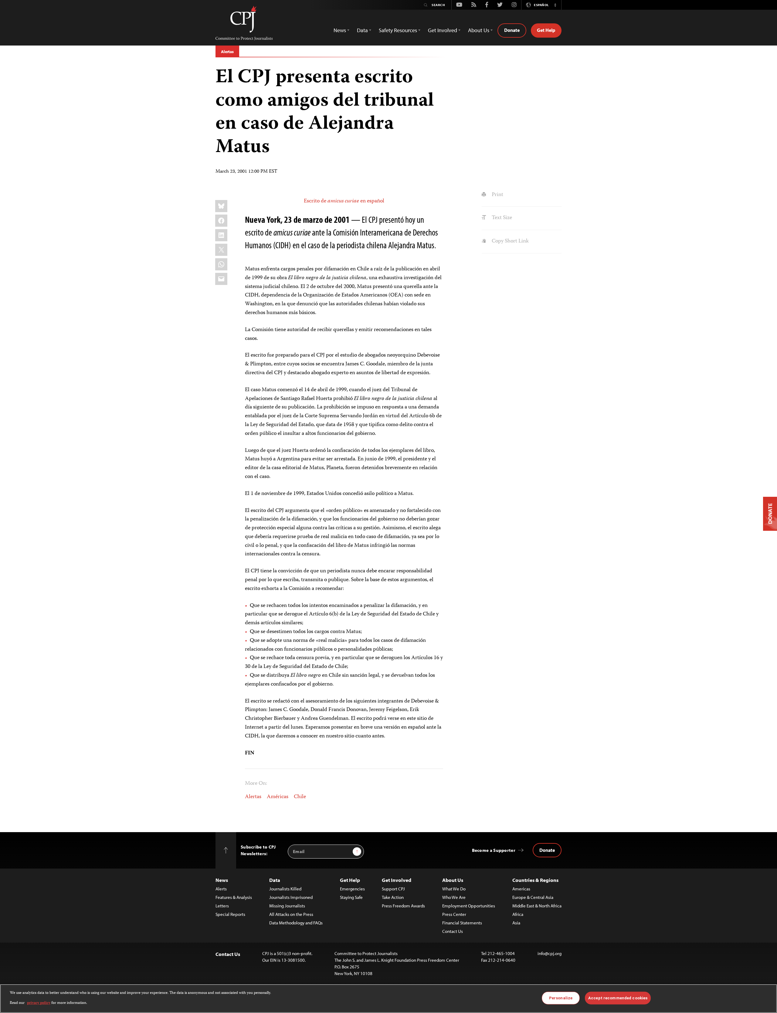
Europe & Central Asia (532, 897)
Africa (517, 914)
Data (274, 880)
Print (496, 194)
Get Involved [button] (442, 30)
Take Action (393, 897)
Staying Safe (351, 897)
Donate (512, 30)
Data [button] (362, 30)
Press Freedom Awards (403, 906)
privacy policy (38, 1003)
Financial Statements (462, 923)
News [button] (340, 30)
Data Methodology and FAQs (296, 923)
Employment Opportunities (468, 906)
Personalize (560, 998)
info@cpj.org (550, 953)
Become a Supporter (493, 850)
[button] (555, 5)
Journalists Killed (285, 889)
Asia (516, 923)
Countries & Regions (535, 880)
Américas (277, 796)
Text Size (501, 217)
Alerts (221, 889)
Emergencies (352, 889)
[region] (388, 998)
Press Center (454, 914)
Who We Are (454, 897)
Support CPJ (393, 889)
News (221, 880)
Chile (300, 796)
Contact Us (452, 931)
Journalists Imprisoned (291, 897)
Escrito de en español (344, 201)
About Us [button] (478, 30)
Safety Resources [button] (398, 30)
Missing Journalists (287, 906)
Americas (521, 889)
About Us (452, 880)
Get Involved (396, 880)
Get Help (546, 30)
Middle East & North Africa (537, 906)
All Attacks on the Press (291, 914)
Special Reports (230, 914)
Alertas (227, 51)
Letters (222, 906)
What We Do (454, 889)
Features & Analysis (233, 897)
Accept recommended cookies (617, 998)
